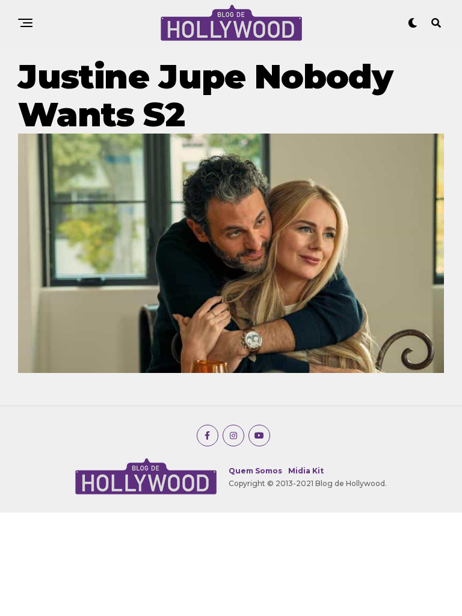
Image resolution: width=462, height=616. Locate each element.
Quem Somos (255, 470)
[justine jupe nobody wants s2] (231, 369)
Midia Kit (306, 470)
